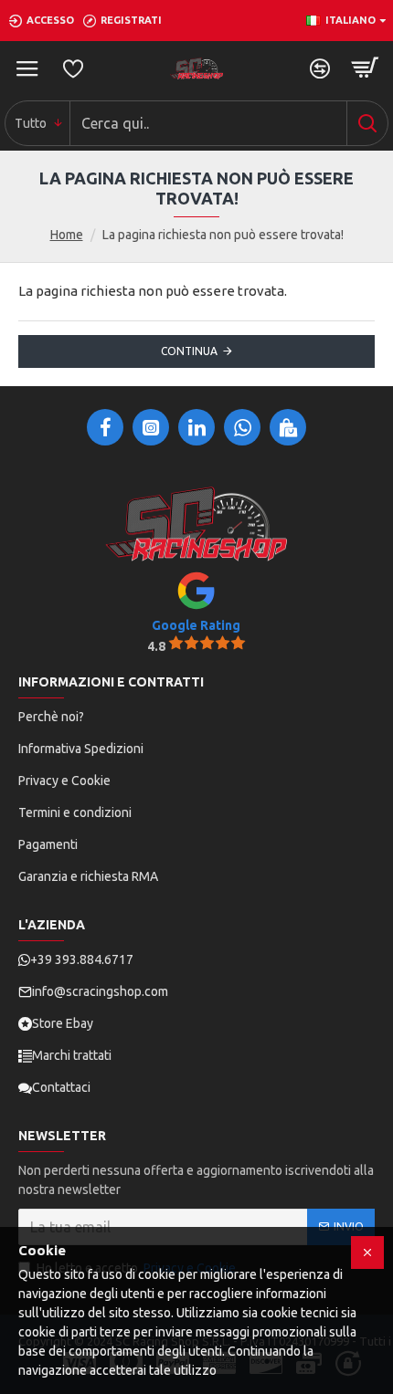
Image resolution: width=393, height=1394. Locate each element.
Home (66, 234)
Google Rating (196, 625)
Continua (189, 351)
